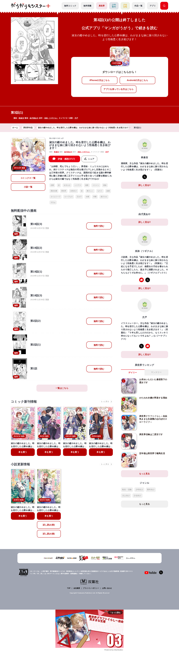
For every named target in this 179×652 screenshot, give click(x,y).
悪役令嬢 (54, 191)
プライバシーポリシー (91, 588)
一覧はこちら (62, 388)
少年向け (139, 489)
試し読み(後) (49, 534)
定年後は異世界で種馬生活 (152, 453)
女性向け (73, 191)
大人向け (126, 495)
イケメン (96, 185)
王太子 (79, 197)
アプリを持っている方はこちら (118, 89)
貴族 (105, 185)
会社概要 (77, 588)
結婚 (108, 191)
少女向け (137, 495)
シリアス (78, 185)
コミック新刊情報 (24, 401)
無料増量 (87, 6)
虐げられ (104, 197)
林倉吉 (21, 118)
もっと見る (144, 474)
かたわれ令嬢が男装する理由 (153, 398)
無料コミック (70, 6)
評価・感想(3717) (66, 159)
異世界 (102, 6)
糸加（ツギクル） (51, 118)
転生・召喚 (127, 489)
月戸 (76, 118)
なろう (99, 191)
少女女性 (125, 6)
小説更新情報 (20, 464)
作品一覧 (138, 6)
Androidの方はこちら (137, 80)
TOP (68, 588)
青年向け (150, 489)
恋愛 (52, 185)
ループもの (68, 197)
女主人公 (67, 185)
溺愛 (86, 185)
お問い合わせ (107, 588)
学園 (95, 197)
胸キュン (90, 191)
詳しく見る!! (145, 185)
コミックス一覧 (28, 178)
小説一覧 (28, 187)
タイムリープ (55, 197)
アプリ (153, 6)
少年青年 (114, 6)
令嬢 (87, 197)
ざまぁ (53, 202)
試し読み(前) (49, 525)
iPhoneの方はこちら (100, 80)
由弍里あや (34, 118)
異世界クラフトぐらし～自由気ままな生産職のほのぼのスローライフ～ (153, 419)
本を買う (22, 452)
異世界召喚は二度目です (151, 434)
